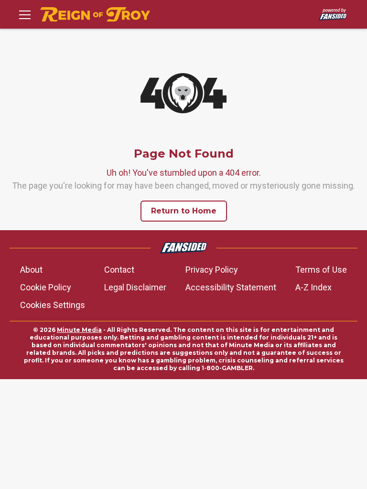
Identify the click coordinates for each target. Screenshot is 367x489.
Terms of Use (321, 270)
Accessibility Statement (230, 287)
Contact (119, 270)
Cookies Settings (52, 305)
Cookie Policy (45, 287)
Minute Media (79, 329)
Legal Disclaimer (135, 287)
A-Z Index (313, 287)
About (31, 270)
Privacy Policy (211, 270)
